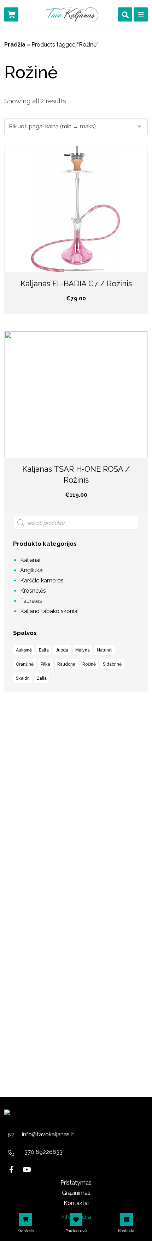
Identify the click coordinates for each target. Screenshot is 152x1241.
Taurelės (31, 601)
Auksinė (24, 650)
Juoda (62, 650)
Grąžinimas (76, 1193)
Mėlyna (82, 650)
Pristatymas (76, 1182)
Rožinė (89, 664)
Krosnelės (33, 590)
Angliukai (31, 570)
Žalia (42, 678)
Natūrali (104, 650)
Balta (44, 650)
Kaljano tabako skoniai (49, 611)
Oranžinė (25, 664)
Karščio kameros (42, 580)
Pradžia (14, 44)
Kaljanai (30, 560)
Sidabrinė (112, 664)
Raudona (66, 664)
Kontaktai (76, 1203)
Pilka (45, 664)
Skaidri (23, 678)
